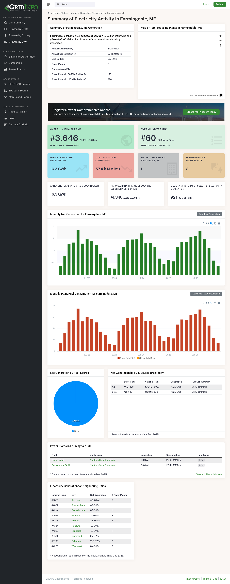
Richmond (77, 536)
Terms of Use (210, 578)
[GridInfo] (21, 7)
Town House (58, 460)
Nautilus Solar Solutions (102, 460)
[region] (21, 297)
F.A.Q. (223, 578)
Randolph (76, 530)
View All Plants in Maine (209, 474)
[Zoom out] (220, 40)
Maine (74, 13)
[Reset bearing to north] (220, 45)
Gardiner (76, 515)
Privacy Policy (192, 578)
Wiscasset (77, 546)
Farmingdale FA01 (61, 465)
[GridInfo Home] (48, 13)
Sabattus (76, 541)
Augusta (76, 500)
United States (60, 13)
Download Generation (209, 214)
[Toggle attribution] (221, 95)
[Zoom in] (220, 35)
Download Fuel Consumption (206, 293)
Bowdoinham (78, 505)
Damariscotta (78, 510)
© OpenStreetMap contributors (204, 95)
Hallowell (76, 525)
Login (206, 4)
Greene (75, 520)
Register (220, 4)
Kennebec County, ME (92, 13)
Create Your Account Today (201, 112)
